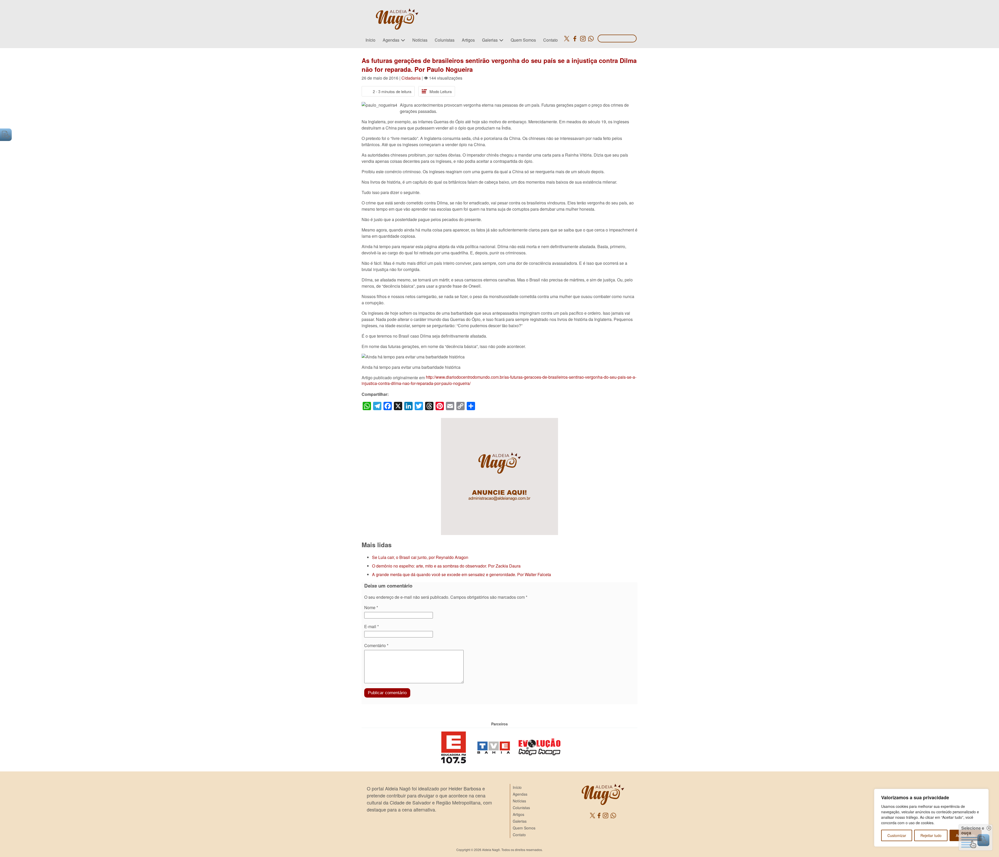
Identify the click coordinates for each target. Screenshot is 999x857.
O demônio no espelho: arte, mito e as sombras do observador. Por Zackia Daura (446, 566)
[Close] (983, 793)
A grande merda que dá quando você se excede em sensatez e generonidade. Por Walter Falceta (461, 574)
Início (370, 40)
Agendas (391, 40)
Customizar (896, 835)
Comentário (376, 645)
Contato (550, 40)
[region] (931, 818)
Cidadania (411, 78)
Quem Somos (523, 40)
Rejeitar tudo (931, 835)
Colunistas (444, 40)
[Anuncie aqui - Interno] (499, 421)
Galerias (490, 40)
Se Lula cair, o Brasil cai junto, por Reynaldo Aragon (420, 557)
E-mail (371, 626)
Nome (371, 607)
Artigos (468, 40)
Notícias (419, 40)
